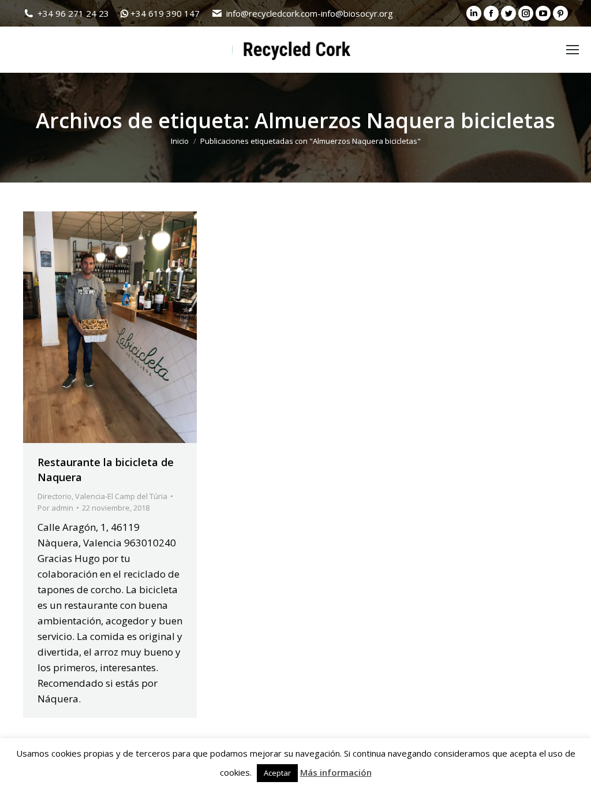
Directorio (55, 496)
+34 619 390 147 (165, 13)
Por (55, 508)
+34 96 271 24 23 (73, 13)
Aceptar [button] (277, 773)
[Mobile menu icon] (572, 50)
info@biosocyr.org (357, 13)
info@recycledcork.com (271, 13)
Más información (336, 772)
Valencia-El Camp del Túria (121, 496)
